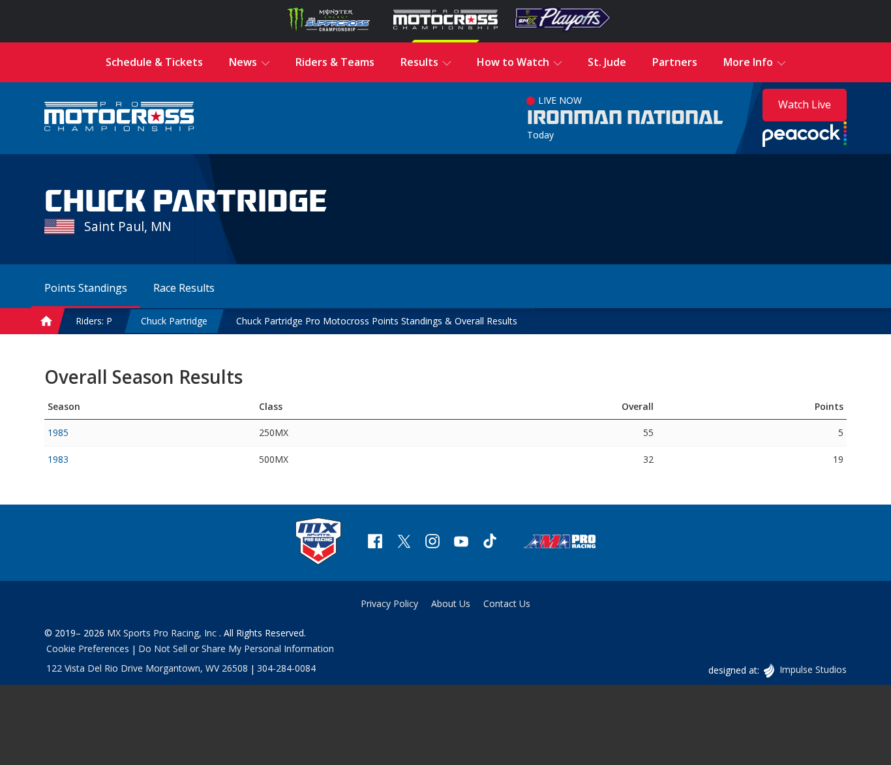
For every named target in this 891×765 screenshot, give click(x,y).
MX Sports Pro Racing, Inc (163, 633)
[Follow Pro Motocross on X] (403, 543)
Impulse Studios (812, 669)
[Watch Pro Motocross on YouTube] (461, 543)
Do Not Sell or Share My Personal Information (236, 648)
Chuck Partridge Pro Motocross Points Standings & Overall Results (376, 321)
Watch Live (804, 104)
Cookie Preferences (87, 648)
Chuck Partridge (174, 321)
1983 (58, 459)
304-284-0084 (286, 668)
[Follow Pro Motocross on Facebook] (375, 543)
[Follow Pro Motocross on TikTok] (490, 543)
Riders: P (94, 321)
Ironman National (625, 118)
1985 (58, 432)
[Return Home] (119, 118)
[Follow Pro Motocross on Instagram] (432, 543)
